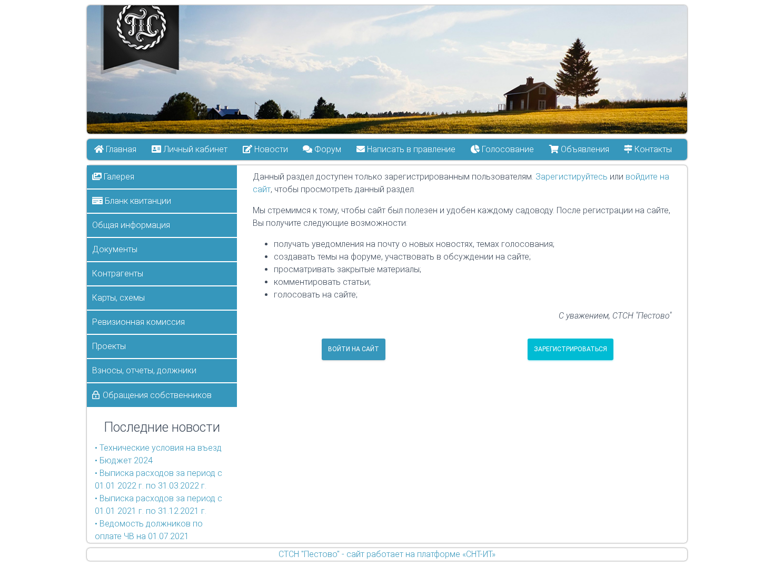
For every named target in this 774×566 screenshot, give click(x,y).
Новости (270, 149)
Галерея (118, 177)
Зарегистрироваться (570, 349)
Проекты (109, 346)
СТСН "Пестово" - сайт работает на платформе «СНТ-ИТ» (387, 554)
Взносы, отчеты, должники (144, 370)
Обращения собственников (157, 395)
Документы (114, 249)
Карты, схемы (118, 298)
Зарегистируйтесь (571, 177)
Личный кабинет (194, 149)
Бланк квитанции (137, 201)
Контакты (652, 149)
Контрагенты (117, 274)
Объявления (584, 149)
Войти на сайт (353, 349)
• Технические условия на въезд (158, 448)
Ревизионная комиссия (138, 322)
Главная (120, 149)
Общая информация (131, 225)
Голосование (507, 149)
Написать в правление (410, 149)
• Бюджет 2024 (124, 460)
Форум (327, 149)
